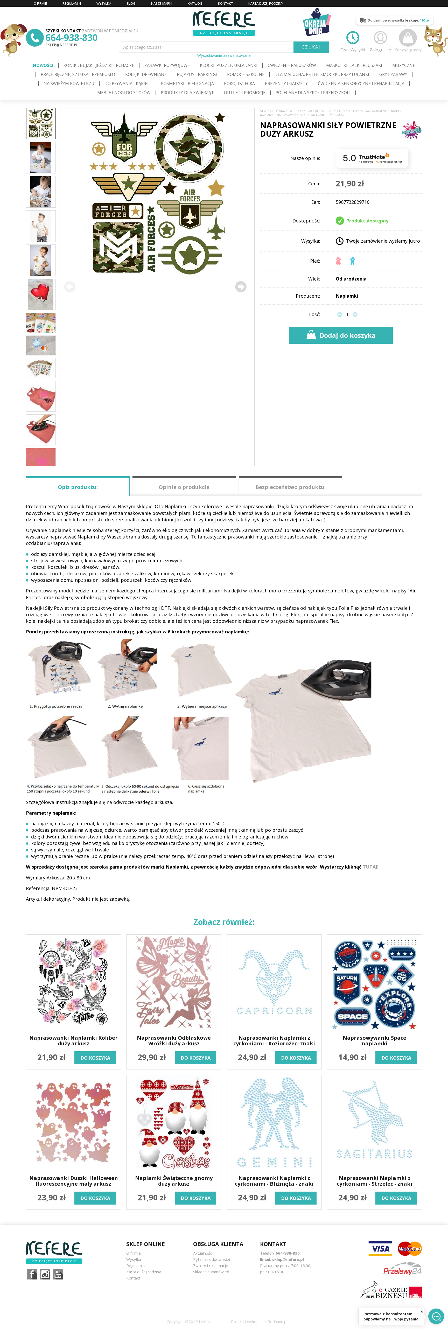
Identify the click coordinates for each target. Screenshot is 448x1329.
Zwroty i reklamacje (210, 1265)
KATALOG (195, 3)
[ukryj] (421, 1311)
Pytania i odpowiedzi (211, 1259)
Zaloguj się (380, 49)
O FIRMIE (40, 3)
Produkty (295, 111)
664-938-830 (71, 37)
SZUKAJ (311, 47)
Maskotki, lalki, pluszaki (354, 65)
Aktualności (203, 1253)
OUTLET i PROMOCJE (244, 92)
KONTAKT (225, 3)
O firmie (133, 1253)
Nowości (43, 65)
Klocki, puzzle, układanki (228, 65)
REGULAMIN (71, 3)
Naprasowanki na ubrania (380, 111)
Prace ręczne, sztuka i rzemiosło (78, 74)
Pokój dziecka (239, 83)
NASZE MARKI (161, 3)
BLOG (131, 3)
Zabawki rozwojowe (167, 65)
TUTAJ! (371, 867)
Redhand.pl (277, 1321)
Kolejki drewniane (146, 74)
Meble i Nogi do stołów (124, 92)
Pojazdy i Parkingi (197, 74)
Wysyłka (133, 1259)
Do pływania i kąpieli (127, 83)
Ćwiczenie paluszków (292, 65)
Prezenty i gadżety (286, 83)
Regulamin (135, 1265)
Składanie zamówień (211, 1271)
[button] (241, 287)
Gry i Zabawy (393, 74)
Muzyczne (403, 65)
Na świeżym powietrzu (69, 83)
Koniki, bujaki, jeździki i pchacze (99, 65)
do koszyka (95, 1058)
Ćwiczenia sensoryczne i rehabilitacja (361, 83)
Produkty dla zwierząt (187, 92)
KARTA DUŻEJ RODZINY (265, 3)
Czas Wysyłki (352, 49)
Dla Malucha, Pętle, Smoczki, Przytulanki (322, 74)
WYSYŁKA (103, 3)
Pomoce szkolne (245, 74)
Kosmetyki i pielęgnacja (187, 83)
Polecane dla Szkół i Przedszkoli (313, 92)
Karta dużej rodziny (143, 1271)
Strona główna (272, 111)
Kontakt (133, 1278)
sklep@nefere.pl (61, 44)
